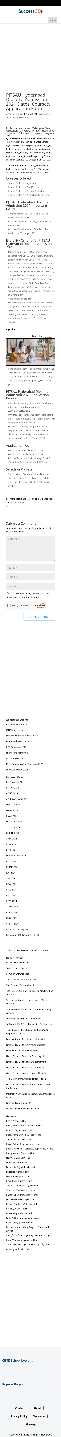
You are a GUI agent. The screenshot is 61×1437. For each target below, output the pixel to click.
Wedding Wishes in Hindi (17, 1249)
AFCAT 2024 (12, 793)
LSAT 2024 (11, 844)
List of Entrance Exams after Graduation (25, 1067)
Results (35, 950)
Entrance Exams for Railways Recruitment (26, 1061)
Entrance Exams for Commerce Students (25, 1044)
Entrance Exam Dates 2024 (19, 1102)
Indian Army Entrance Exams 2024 (22, 1108)
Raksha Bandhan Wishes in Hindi (21, 1204)
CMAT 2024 (11, 816)
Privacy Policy (19, 1416)
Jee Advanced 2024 (15, 782)
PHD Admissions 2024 (16, 724)
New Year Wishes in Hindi (18, 1157)
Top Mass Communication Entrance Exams (27, 1078)
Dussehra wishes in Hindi (18, 1171)
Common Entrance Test (17, 973)
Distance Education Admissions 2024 (23, 735)
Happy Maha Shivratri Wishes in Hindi (23, 1134)
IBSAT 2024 (12, 884)
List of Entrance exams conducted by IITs (26, 1073)
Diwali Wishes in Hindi (16, 1162)
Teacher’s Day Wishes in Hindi (20, 1190)
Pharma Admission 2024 (17, 741)
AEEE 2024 (11, 889)
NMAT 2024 (12, 810)
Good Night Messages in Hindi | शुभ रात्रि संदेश (27, 1244)
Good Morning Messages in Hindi (22, 1240)
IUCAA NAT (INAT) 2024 (17, 929)
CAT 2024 (11, 878)
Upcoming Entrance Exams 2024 (21, 979)
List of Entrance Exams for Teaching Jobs (26, 1056)
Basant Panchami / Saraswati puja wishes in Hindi (30, 1148)
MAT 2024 (11, 895)
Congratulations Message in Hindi (22, 1185)
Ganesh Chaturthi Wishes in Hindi (22, 1194)
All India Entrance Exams (17, 962)
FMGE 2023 (11, 918)
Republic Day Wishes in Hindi (19, 1130)
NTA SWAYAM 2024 (16, 855)
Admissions (22, 950)
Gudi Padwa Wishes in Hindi (19, 1139)
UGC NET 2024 (13, 827)
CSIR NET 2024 (13, 833)
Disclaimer (38, 1416)
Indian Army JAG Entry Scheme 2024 (23, 935)
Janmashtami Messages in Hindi (21, 1199)
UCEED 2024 (12, 906)
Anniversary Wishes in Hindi (19, 1213)
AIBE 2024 (11, 861)
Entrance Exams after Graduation (22, 1050)
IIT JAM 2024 (12, 867)
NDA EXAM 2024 (14, 821)
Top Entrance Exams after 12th (21, 985)
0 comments (25, 117)
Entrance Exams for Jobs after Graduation (26, 1039)
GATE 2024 (11, 838)
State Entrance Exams (16, 968)
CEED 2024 (11, 901)
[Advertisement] (30, 56)
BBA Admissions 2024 (16, 747)
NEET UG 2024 (13, 804)
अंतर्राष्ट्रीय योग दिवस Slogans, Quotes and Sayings (28, 1235)
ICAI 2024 (11, 872)
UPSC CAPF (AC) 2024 (16, 798)
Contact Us (21, 1408)
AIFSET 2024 (12, 923)
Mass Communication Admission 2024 (24, 764)
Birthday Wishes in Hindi (17, 1208)
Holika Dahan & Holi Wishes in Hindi (23, 1144)
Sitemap (31, 1425)
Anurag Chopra (16, 113)
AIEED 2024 (12, 912)
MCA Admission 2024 (16, 758)
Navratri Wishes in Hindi (17, 1176)
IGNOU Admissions (15, 730)
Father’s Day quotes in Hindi (19, 1222)
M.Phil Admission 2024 (17, 769)
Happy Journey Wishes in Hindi (20, 1153)
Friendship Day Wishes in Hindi (20, 1167)
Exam (10, 950)
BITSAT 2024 (12, 787)
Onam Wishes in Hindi (16, 1120)
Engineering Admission (17, 752)
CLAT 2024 (11, 849)
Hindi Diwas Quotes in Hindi (19, 1180)
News (45, 950)
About (37, 1408)
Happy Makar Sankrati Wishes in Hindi (24, 1125)
